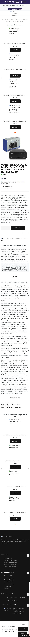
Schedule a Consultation (15, 9)
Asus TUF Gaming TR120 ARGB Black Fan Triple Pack (15, 486)
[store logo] (15, 13)
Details (15, 277)
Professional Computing (10, 564)
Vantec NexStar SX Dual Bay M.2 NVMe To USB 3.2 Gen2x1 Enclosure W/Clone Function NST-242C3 (15, 121)
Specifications (15, 398)
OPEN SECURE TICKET (12, 600)
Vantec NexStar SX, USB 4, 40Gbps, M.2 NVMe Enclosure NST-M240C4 (15, 43)
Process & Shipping (9, 577)
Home (14, 18)
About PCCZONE (8, 575)
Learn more (11, 631)
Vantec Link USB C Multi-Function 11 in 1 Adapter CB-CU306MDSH (15, 69)
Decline (22, 633)
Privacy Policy (7, 586)
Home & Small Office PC (10, 566)
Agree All (23, 629)
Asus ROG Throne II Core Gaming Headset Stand (15, 435)
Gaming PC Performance (10, 560)
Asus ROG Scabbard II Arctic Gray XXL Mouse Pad (15, 461)
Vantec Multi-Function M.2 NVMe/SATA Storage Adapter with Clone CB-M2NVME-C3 (15, 95)
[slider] (15, 2)
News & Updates (8, 582)
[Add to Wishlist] (24, 233)
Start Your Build (8, 558)
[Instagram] (6, 548)
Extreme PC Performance (10, 562)
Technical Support (8, 580)
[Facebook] (10, 548)
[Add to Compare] (27, 233)
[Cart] (26, 13)
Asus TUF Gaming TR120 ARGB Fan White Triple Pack (15, 512)
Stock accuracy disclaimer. (7, 186)
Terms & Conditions (9, 584)
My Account (7, 588)
